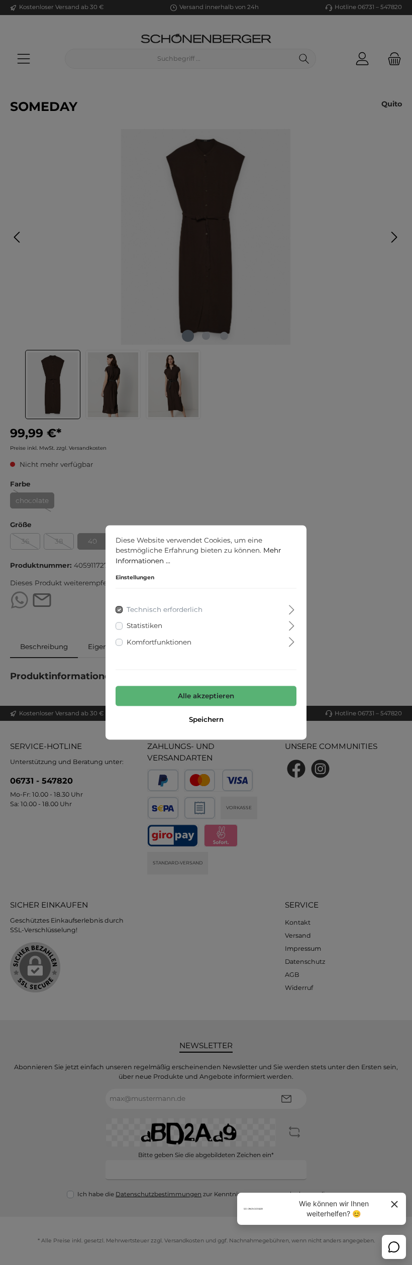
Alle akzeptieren (206, 696)
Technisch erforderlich (164, 610)
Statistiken (144, 626)
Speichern (206, 720)
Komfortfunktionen (159, 642)
